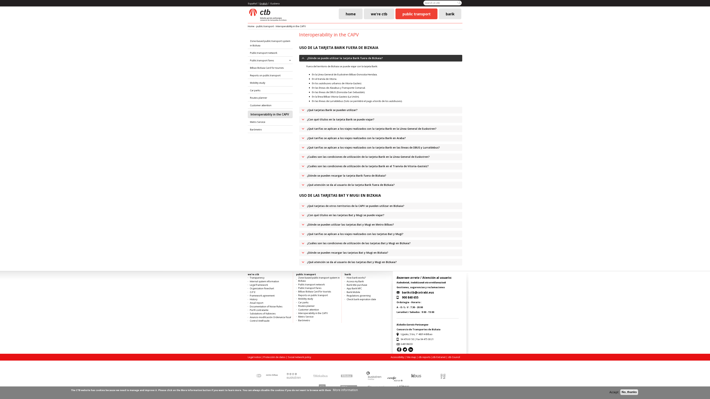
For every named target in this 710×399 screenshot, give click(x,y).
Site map (411, 357)
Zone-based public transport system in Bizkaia (270, 43)
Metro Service (257, 122)
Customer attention (260, 105)
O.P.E (253, 292)
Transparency (257, 277)
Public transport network (263, 52)
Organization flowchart (262, 288)
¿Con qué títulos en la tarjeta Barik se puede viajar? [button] (340, 119)
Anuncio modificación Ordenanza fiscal (270, 317)
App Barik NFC (354, 288)
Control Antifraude (260, 320)
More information (345, 390)
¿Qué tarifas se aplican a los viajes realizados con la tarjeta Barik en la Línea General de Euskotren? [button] (371, 128)
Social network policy (299, 357)
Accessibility (397, 357)
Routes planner (258, 97)
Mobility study (257, 82)
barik (450, 13)
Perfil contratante (259, 310)
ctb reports (424, 357)
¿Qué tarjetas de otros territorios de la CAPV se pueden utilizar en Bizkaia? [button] (355, 206)
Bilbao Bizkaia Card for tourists (267, 67)
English (264, 3)
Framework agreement (262, 295)
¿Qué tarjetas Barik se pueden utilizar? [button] (332, 110)
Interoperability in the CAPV (291, 26)
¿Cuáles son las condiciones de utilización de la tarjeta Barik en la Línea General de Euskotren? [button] (368, 156)
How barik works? (356, 277)
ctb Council (454, 357)
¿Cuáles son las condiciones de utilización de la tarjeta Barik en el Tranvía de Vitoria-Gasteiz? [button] (368, 166)
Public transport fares (262, 60)
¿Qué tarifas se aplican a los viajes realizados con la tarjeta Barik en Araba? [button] (356, 138)
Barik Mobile (353, 292)
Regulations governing (359, 295)
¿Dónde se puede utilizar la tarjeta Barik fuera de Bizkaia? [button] (345, 58)
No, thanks (629, 392)
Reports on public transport (265, 75)
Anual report (256, 302)
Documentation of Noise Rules (266, 306)
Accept (613, 392)
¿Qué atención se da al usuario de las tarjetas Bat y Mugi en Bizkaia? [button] (352, 262)
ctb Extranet (439, 357)
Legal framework (259, 285)
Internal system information (264, 281)
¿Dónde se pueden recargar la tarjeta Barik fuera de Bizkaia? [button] (346, 175)
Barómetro (256, 129)
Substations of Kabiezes (262, 313)
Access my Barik (355, 281)
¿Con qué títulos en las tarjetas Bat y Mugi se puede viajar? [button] (345, 215)
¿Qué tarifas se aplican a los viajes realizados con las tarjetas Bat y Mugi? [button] (355, 234)
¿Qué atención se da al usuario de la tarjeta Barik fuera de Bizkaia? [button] (351, 185)
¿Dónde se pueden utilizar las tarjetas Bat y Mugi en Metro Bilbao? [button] (350, 224)
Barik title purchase (357, 285)
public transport (417, 13)
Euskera (275, 3)
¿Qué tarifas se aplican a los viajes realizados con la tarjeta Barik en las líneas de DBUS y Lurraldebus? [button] (373, 147)
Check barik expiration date (361, 299)
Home (351, 13)
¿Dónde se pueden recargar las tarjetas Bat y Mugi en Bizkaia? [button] (347, 252)
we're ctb (379, 13)
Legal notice (254, 357)
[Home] (267, 15)
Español (252, 3)
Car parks (255, 90)
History (253, 299)
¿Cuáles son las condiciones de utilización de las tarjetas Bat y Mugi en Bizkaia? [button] (358, 243)
